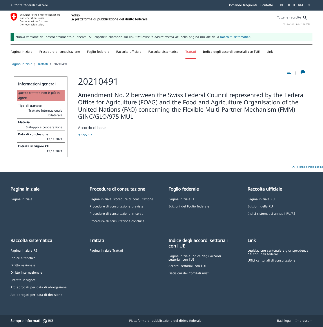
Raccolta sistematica (235, 37)
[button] (59, 52)
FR (288, 5)
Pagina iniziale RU (261, 199)
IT (294, 5)
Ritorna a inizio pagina (307, 167)
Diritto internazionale (26, 272)
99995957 (85, 135)
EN (308, 5)
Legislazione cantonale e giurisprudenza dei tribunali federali (278, 252)
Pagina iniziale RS (24, 250)
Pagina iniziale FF (181, 199)
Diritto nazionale (23, 265)
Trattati (43, 64)
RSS (48, 320)
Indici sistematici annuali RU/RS (271, 213)
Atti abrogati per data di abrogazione (39, 287)
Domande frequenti (242, 5)
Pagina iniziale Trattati (106, 250)
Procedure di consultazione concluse (117, 221)
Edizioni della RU (260, 206)
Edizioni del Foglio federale (189, 206)
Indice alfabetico (23, 258)
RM (300, 5)
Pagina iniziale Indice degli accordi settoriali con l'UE (195, 257)
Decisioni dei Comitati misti (189, 273)
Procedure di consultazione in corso (116, 213)
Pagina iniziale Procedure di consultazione (121, 199)
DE (282, 5)
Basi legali (284, 320)
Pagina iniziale (21, 64)
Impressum (304, 320)
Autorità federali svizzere (29, 5)
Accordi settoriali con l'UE (188, 265)
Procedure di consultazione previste (116, 206)
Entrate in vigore (23, 280)
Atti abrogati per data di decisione (36, 294)
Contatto (266, 5)
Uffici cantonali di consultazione (271, 260)
